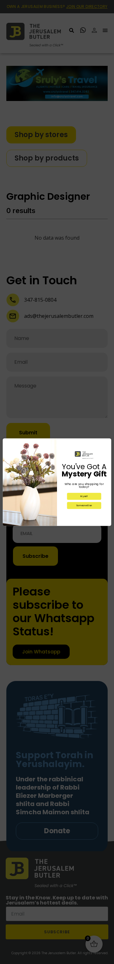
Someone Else (84, 505)
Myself (83, 496)
